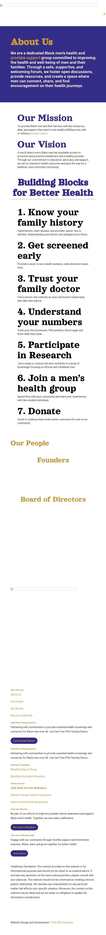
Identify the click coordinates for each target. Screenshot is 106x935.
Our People (17, 701)
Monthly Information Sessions (28, 776)
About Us (16, 694)
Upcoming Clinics (24, 740)
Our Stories (17, 708)
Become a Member (22, 715)
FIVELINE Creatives (61, 922)
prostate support (25, 57)
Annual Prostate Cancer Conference (31, 795)
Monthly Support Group (24, 769)
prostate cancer (39, 133)
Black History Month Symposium (29, 802)
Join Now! (19, 853)
